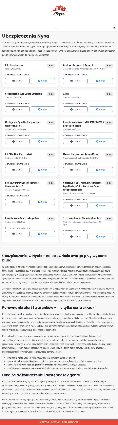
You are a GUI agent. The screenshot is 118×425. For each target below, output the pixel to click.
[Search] (114, 27)
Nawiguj (44, 81)
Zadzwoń (19, 81)
